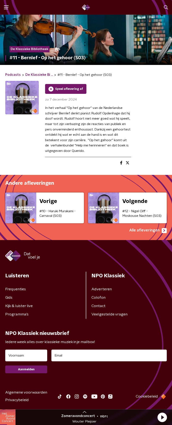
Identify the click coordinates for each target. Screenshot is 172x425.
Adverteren (101, 289)
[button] (162, 417)
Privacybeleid (17, 400)
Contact (98, 306)
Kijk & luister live (19, 306)
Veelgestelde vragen (109, 314)
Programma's (17, 314)
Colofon (98, 298)
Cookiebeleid (147, 396)
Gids (8, 298)
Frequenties (15, 289)
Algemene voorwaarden (26, 392)
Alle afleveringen (144, 230)
